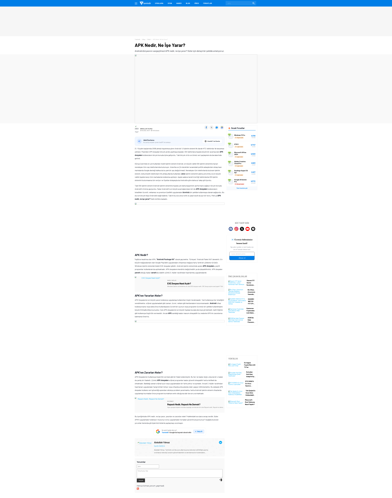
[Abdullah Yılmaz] (144, 442)
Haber (179, 3)
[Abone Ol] (222, 127)
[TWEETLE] (211, 129)
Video (196, 3)
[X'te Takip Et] (242, 229)
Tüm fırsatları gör (242, 188)
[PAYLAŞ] (206, 129)
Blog (188, 3)
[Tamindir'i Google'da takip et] (180, 431)
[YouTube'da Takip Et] (248, 229)
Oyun (170, 3)
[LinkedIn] (220, 442)
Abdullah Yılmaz (146, 129)
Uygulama (159, 3)
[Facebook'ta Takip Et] (231, 229)
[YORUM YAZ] (217, 129)
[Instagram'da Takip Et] (236, 229)
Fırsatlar (207, 3)
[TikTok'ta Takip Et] (253, 229)
